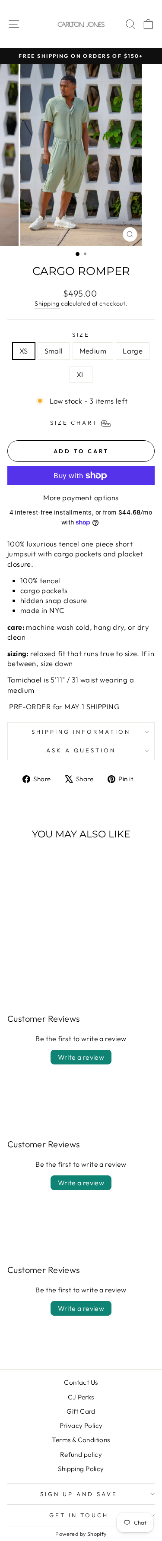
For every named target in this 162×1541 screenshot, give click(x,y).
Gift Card (81, 1411)
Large (133, 350)
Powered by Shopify (80, 1533)
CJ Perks (81, 1397)
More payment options (80, 497)
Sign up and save (79, 1493)
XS (23, 350)
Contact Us (81, 1382)
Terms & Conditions (81, 1440)
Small (53, 350)
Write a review (81, 1057)
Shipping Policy (81, 1469)
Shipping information (81, 731)
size (81, 334)
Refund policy (81, 1454)
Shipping (47, 303)
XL (81, 374)
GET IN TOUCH (78, 1515)
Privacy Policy (81, 1425)
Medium (92, 350)
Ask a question (81, 750)
